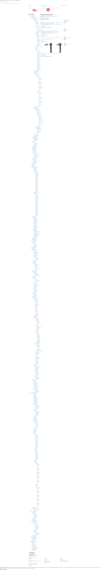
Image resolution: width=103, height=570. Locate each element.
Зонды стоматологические (38, 275)
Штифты (33, 242)
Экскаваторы (37, 265)
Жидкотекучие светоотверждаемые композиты (36, 231)
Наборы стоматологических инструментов (36, 389)
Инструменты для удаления (36, 298)
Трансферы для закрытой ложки (37, 426)
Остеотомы (38, 345)
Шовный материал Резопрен (37, 212)
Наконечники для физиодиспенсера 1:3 (41, 124)
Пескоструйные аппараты (34, 151)
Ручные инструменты (35, 264)
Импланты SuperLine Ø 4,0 (37, 438)
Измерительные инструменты (36, 253)
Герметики (33, 166)
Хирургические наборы (38, 391)
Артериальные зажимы (37, 374)
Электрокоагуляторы (35, 17)
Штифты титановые (35, 244)
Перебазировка (36, 225)
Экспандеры (38, 349)
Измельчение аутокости (39, 342)
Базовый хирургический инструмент (36, 365)
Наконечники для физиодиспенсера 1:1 (41, 121)
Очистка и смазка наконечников (34, 548)
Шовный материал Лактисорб (37, 185)
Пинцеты (35, 375)
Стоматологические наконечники (35, 18)
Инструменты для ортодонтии (34, 277)
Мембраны (35, 510)
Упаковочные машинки (35, 547)
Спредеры (38, 346)
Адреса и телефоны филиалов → (65, 561)
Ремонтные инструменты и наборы (37, 361)
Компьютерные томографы (34, 520)
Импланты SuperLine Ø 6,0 (37, 443)
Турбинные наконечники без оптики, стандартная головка (39, 37)
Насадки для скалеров (35, 530)
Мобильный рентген (35, 516)
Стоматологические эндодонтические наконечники (38, 127)
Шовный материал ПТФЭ (37, 207)
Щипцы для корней (36, 307)
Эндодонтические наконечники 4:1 (39, 132)
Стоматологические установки (35, 539)
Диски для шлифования (35, 295)
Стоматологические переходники (36, 386)
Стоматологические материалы (33, 165)
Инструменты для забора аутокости (39, 334)
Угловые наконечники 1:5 (39, 77)
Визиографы (34, 518)
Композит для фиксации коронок (36, 224)
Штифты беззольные (35, 245)
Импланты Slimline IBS (37, 463)
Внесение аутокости (38, 337)
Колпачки (35, 430)
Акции (16, 3)
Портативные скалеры (35, 524)
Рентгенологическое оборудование (33, 512)
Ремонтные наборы (35, 251)
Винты (38, 321)
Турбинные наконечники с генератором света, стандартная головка (39, 29)
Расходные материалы (34, 549)
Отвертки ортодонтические (36, 284)
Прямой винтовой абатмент (35, 417)
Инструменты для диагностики (34, 271)
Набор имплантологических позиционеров (38, 352)
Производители (12, 3)
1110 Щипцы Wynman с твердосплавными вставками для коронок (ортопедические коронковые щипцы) (49, 33)
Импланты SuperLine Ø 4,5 (37, 448)
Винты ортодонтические (38, 280)
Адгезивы (35, 226)
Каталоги (55, 7)
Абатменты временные (35, 410)
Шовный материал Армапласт (37, 198)
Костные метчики (36, 387)
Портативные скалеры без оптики (37, 526)
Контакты (19, 3)
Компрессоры (34, 540)
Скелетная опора (35, 278)
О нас (2, 3)
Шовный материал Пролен (35, 169)
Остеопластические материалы (35, 508)
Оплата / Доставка (6, 3)
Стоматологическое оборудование (33, 16)
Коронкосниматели (36, 252)
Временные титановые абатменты (37, 414)
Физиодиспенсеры (36, 138)
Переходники (37, 70)
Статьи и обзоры (46, 562)
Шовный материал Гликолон (37, 182)
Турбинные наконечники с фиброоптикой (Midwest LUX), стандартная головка (39, 54)
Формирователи (36, 420)
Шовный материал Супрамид (37, 214)
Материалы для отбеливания (34, 239)
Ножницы (37, 368)
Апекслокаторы (34, 146)
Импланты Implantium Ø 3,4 (37, 459)
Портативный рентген (35, 517)
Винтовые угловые (35, 394)
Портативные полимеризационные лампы (37, 154)
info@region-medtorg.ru (63, 560)
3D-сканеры (34, 162)
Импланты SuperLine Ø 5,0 (37, 445)
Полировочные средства (34, 241)
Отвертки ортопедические (36, 257)
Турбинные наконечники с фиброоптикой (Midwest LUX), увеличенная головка (39, 60)
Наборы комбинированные (39, 350)
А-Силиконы (35, 217)
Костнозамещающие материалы (36, 509)
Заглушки (35, 431)
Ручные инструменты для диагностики (36, 273)
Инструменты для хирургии (34, 297)
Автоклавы (33, 546)
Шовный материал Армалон (37, 195)
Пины (34, 261)
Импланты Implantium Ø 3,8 (37, 452)
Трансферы (35, 421)
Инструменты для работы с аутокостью (37, 331)
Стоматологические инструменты (33, 248)
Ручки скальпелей (37, 372)
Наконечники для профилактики (34, 536)
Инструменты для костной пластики (36, 316)
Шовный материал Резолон (37, 210)
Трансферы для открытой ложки (37, 423)
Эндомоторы (34, 147)
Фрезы (38, 327)
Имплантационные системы (34, 392)
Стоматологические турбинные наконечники (36, 20)
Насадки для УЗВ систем (35, 145)
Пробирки (35, 161)
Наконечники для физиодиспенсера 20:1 (41, 118)
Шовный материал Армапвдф (37, 200)
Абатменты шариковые (35, 399)
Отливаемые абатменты (35, 402)
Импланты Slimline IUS (37, 485)
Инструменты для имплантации (34, 380)
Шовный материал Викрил (37, 180)
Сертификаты (30, 561)
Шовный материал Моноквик (37, 187)
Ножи (36, 267)
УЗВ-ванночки (34, 545)
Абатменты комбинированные (36, 398)
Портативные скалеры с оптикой (37, 528)
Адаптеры (35, 383)
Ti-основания (35, 419)
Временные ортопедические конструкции (36, 220)
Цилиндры (35, 429)
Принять (1, 569)
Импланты (33, 432)
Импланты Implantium (35, 450)
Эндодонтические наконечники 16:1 (39, 129)
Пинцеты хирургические (37, 378)
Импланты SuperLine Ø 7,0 (37, 441)
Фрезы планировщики (38, 363)
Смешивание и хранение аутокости (39, 339)
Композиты (33, 229)
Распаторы (37, 369)
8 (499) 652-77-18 (62, 559)
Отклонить (4, 569)
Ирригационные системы (36, 140)
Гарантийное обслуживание (48, 561)
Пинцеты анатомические (38, 377)
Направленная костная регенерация (38, 319)
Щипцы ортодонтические (36, 289)
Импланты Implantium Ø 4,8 (37, 454)
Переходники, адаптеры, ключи (37, 359)
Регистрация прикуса (35, 222)
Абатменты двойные (35, 396)
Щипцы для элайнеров (35, 287)
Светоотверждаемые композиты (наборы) (37, 236)
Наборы (35, 282)
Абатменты (33, 393)
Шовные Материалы (35, 167)
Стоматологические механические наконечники (36, 72)
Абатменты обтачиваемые (36, 404)
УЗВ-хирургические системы (36, 143)
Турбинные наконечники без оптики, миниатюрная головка (39, 42)
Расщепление (37, 344)
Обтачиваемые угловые (38, 408)
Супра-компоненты (34, 418)
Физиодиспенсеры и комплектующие (35, 137)
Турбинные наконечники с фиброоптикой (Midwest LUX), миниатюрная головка (39, 67)
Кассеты (33, 544)
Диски (33, 550)
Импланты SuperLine (35, 434)
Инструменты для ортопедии (34, 249)
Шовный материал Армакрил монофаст (37, 174)
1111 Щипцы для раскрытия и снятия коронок (47, 39)
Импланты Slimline (35, 461)
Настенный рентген (35, 514)
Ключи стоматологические (36, 382)
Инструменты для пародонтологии (34, 262)
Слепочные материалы (33, 216)
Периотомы (37, 305)
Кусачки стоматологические (36, 285)
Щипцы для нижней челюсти (37, 312)
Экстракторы (37, 314)
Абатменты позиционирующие (36, 401)
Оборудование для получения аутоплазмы (34, 159)
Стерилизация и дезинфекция (33, 541)
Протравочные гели (35, 240)
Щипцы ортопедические (36, 255)
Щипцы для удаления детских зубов (37, 302)
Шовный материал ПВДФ (37, 202)
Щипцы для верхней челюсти (37, 309)
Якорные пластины (37, 281)
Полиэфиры (35, 218)
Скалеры (37, 266)
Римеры (35, 260)
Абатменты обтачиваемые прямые (37, 406)
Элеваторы (37, 304)
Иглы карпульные (34, 246)
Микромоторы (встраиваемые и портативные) (34, 149)
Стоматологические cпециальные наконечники (36, 107)
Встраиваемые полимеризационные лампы (37, 157)
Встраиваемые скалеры (36, 532)
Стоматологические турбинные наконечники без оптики (38, 33)
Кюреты (38, 329)
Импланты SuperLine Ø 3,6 (37, 436)
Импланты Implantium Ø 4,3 (37, 457)
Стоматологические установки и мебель (33, 537)
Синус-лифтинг (37, 326)
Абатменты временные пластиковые (37, 412)
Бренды (44, 7)
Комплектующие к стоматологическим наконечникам (36, 134)
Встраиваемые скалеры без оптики (38, 534)
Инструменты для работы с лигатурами (36, 291)
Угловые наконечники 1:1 (39, 92)
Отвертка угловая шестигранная (37, 259)
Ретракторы (37, 367)
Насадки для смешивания (35, 228)
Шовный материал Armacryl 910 (37, 177)
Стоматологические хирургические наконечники (38, 109)
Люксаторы (37, 299)
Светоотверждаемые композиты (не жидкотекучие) (37, 234)
